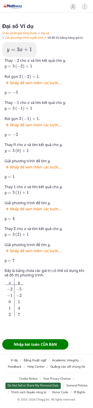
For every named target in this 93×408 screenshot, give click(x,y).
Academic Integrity (65, 360)
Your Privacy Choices (57, 378)
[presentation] (19, 50)
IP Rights (79, 392)
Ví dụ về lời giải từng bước (19, 33)
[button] (73, 7)
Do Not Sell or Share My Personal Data (33, 385)
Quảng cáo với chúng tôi (67, 366)
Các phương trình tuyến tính (24, 38)
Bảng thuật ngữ (35, 360)
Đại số (45, 33)
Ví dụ (14, 360)
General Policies (77, 385)
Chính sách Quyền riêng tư (28, 392)
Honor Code (60, 392)
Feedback (14, 366)
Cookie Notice (28, 378)
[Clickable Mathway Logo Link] (13, 6)
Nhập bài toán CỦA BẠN (35, 344)
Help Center (35, 366)
